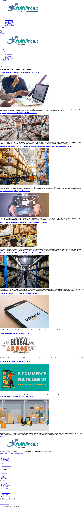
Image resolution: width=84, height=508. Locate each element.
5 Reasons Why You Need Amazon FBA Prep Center (16, 396)
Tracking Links (5, 484)
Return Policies (5, 459)
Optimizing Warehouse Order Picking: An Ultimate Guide (18, 113)
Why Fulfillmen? (5, 27)
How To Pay (4, 487)
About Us (4, 17)
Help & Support (5, 461)
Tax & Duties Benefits (6, 460)
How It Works (5, 486)
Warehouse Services (9, 21)
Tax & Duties (5, 483)
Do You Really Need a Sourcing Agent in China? (15, 333)
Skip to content (3, 0)
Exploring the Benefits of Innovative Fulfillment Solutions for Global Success (24, 253)
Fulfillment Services (9, 20)
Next (1, 436)
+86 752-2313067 (4, 504)
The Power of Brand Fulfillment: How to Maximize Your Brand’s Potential (23, 222)
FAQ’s (3, 471)
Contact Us (4, 28)
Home (3, 16)
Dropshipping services (9, 25)
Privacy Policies (5, 458)
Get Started (4, 63)
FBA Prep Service (6, 485)
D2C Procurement (8, 23)
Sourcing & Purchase (6, 488)
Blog (3, 26)
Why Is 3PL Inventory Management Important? (15, 191)
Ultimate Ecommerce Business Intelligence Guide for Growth (19, 72)
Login (3, 62)
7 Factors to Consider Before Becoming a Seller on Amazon (18, 293)
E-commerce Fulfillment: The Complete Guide (15, 361)
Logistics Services (8, 24)
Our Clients (4, 474)
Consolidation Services (9, 22)
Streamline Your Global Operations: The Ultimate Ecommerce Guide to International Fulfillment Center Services (36, 146)
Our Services (5, 18)
